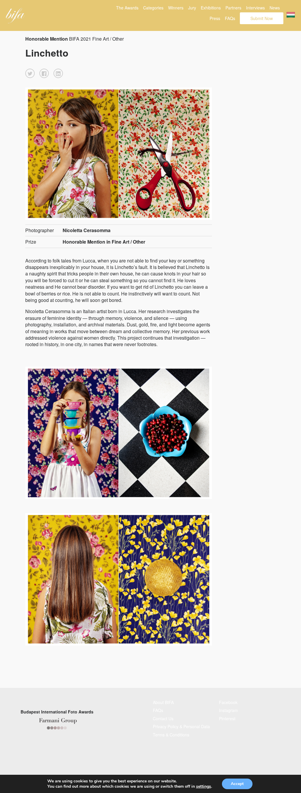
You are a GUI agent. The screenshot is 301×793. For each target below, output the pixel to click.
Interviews (255, 8)
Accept (237, 784)
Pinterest (227, 718)
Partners (233, 8)
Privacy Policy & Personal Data (181, 726)
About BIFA (163, 702)
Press (215, 18)
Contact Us (163, 718)
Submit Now (261, 18)
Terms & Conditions (171, 735)
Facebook (228, 702)
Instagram (228, 710)
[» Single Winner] (15, 15)
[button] (30, 73)
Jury (192, 8)
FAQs (230, 18)
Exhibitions (211, 8)
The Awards (127, 8)
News (275, 8)
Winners (175, 8)
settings (203, 786)
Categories (153, 8)
